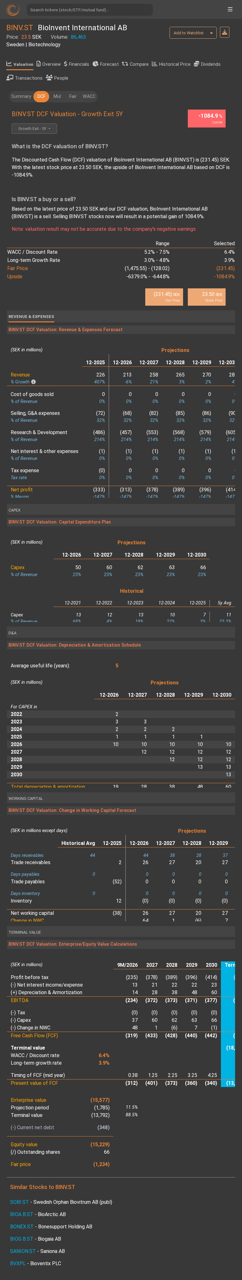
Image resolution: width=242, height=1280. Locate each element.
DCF (41, 96)
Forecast (109, 64)
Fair (73, 96)
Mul (57, 96)
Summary (21, 96)
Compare (139, 64)
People (61, 78)
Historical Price (175, 64)
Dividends (211, 64)
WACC (89, 96)
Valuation (23, 64)
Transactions (29, 78)
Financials (79, 64)
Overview (51, 64)
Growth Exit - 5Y (32, 128)
